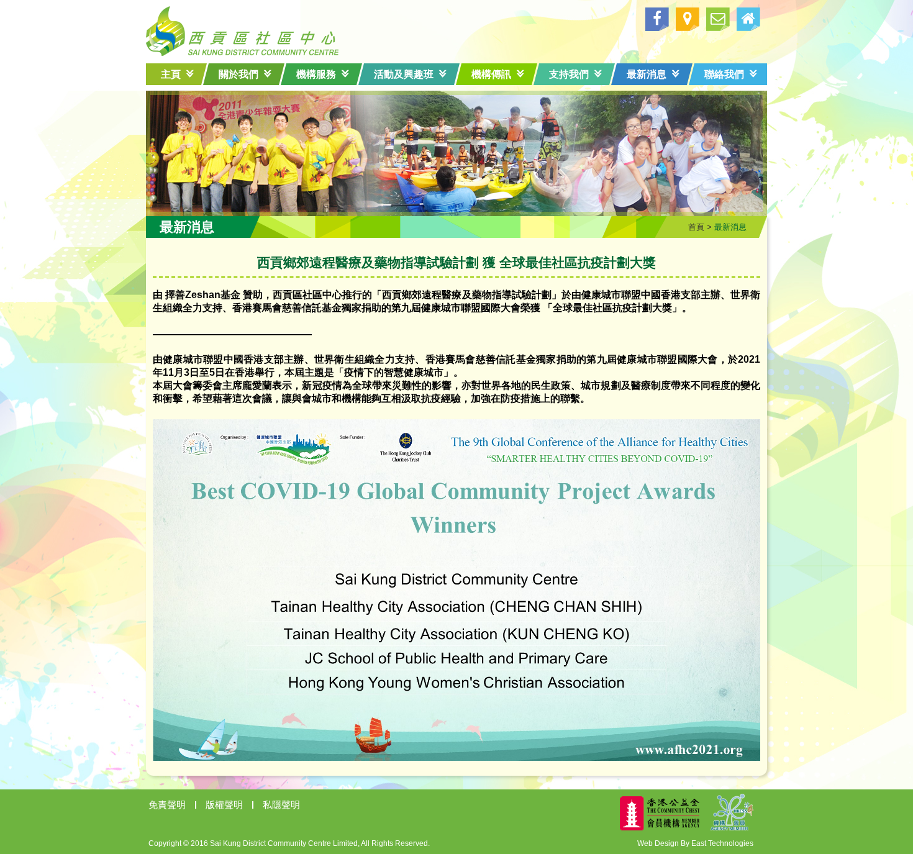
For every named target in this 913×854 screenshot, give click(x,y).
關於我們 (238, 74)
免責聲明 (167, 804)
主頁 (171, 74)
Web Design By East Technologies (695, 843)
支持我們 (569, 74)
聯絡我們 (724, 74)
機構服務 (316, 74)
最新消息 (646, 74)
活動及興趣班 (404, 74)
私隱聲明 (281, 804)
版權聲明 (224, 804)
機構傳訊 (491, 74)
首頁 (696, 227)
